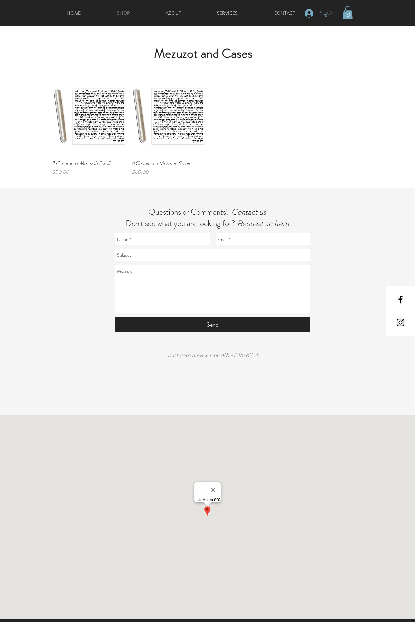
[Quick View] (88, 118)
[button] (347, 12)
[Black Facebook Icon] (401, 299)
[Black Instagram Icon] (401, 322)
